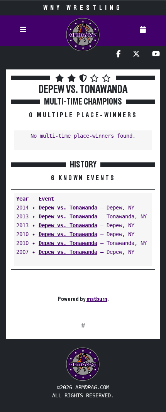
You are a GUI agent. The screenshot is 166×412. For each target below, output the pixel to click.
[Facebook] (118, 54)
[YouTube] (156, 54)
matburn (96, 299)
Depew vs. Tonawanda (68, 207)
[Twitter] (136, 54)
